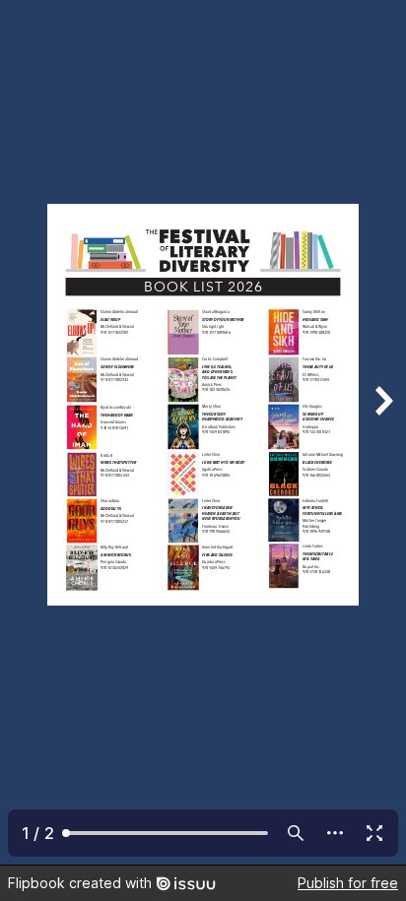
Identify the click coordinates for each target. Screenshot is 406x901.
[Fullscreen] (374, 833)
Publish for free (348, 882)
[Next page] (382, 432)
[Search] (295, 833)
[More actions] (335, 833)
